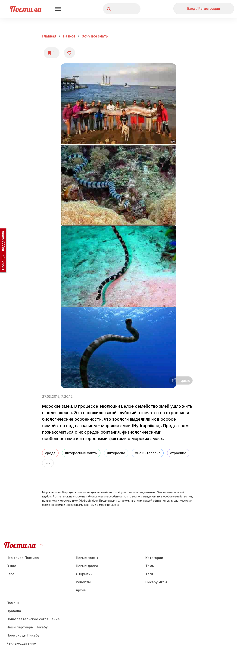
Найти (119, 9)
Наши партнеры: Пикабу (27, 627)
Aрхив (81, 590)
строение (178, 453)
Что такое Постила (22, 558)
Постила (25, 9)
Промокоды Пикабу (23, 635)
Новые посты (87, 558)
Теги (149, 574)
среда (50, 453)
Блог (10, 574)
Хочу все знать (95, 36)
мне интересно (148, 453)
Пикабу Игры (156, 582)
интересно (116, 453)
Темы (150, 566)
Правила (13, 611)
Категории (154, 558)
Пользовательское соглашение (33, 619)
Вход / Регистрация (203, 8)
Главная (49, 36)
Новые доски (87, 566)
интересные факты (81, 453)
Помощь (13, 603)
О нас (11, 566)
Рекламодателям (21, 643)
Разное (69, 36)
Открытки (84, 574)
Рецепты (83, 582)
